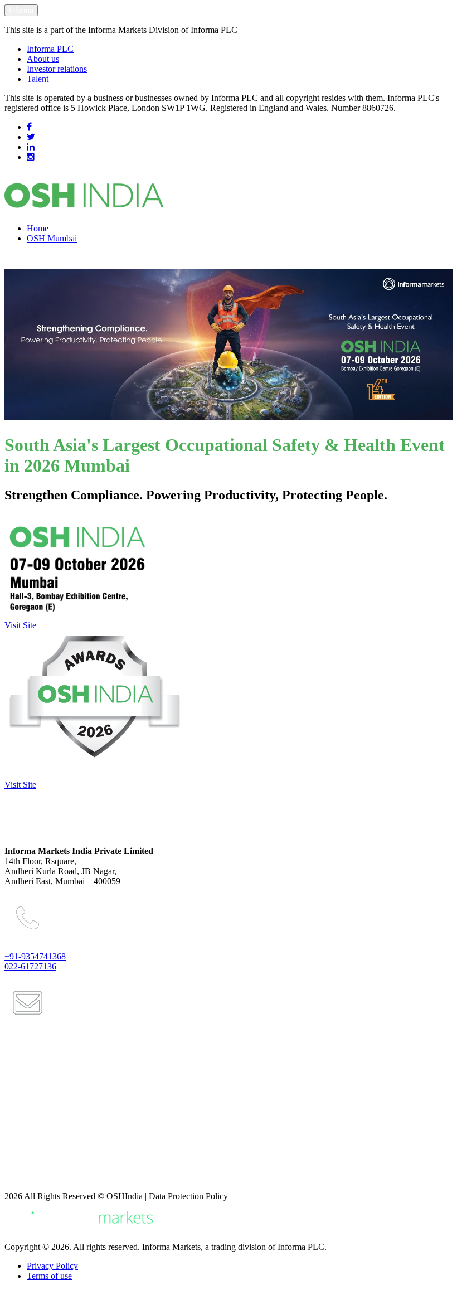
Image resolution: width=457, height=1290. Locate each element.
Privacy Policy (52, 1265)
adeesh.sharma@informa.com (67, 1158)
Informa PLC (50, 49)
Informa (21, 10)
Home (37, 228)
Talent (37, 79)
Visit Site (20, 625)
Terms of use (49, 1276)
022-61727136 (30, 966)
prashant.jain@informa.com (63, 1068)
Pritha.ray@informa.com (58, 1113)
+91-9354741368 (35, 956)
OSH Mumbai (52, 238)
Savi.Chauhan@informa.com (65, 1177)
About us (43, 59)
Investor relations (57, 69)
